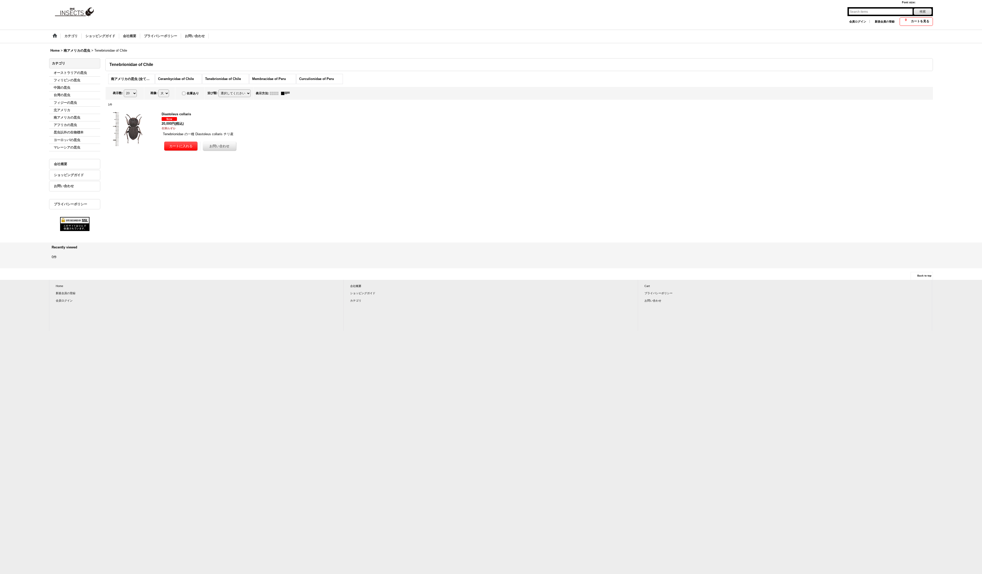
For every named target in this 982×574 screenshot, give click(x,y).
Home (59, 286)
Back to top (924, 275)
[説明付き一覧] (286, 93)
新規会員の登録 (885, 21)
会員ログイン (857, 21)
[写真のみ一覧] (275, 93)
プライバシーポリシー (70, 204)
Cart (647, 286)
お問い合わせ (64, 186)
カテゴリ (355, 300)
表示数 (118, 93)
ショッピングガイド (69, 175)
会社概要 (60, 164)
